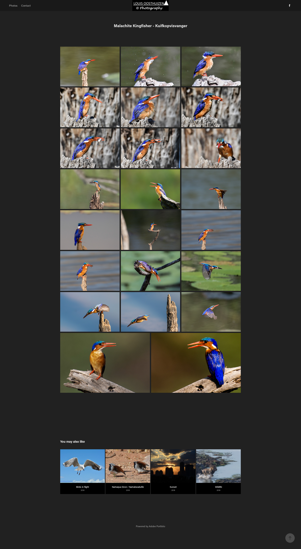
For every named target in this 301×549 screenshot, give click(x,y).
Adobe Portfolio (157, 526)
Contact (26, 5)
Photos (13, 5)
